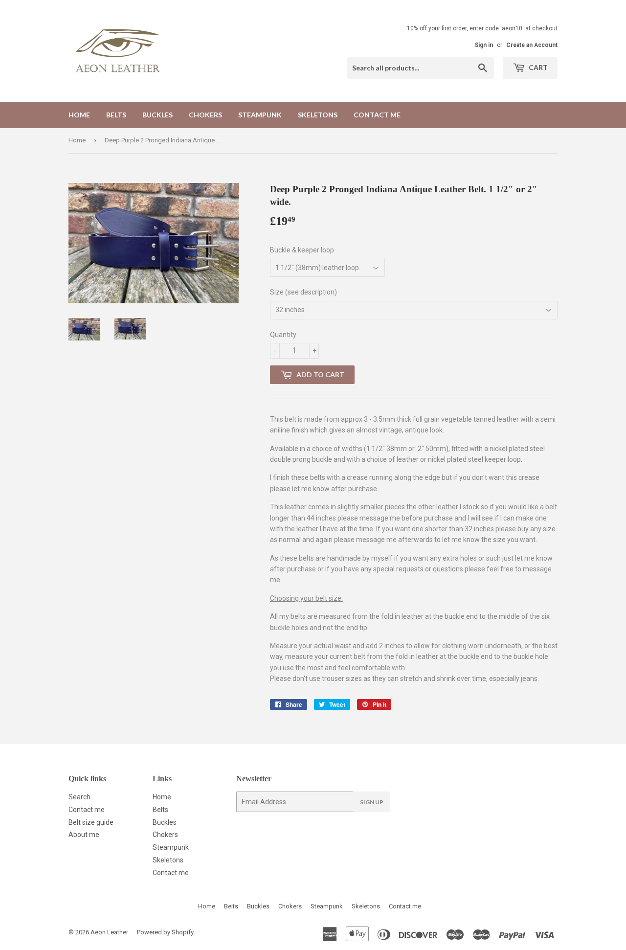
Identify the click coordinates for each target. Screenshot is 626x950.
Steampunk (260, 115)
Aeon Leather (109, 932)
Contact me (377, 115)
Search (79, 797)
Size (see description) (303, 292)
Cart (537, 67)
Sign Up (371, 802)
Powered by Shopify (165, 932)
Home (79, 115)
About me (83, 834)
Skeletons (317, 115)
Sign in (484, 45)
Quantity (283, 335)
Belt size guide (90, 822)
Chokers (205, 115)
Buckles (157, 115)
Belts (116, 115)
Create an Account (532, 45)
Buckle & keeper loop (302, 250)
